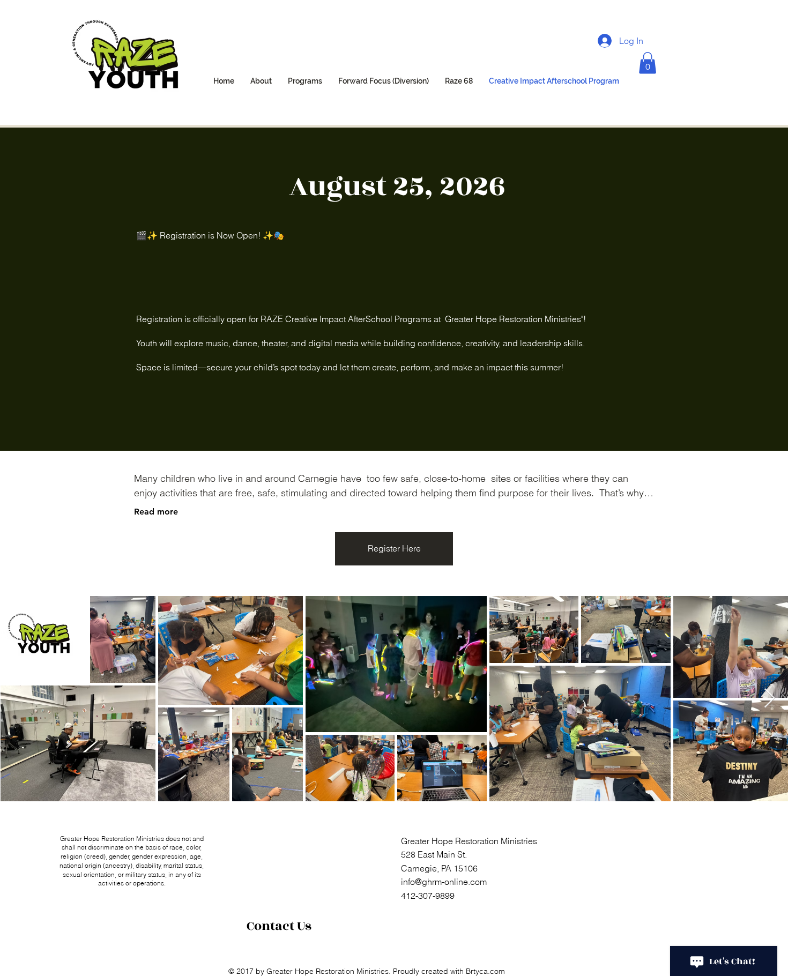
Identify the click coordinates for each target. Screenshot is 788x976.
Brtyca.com (485, 971)
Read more (156, 511)
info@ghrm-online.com (444, 881)
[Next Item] (769, 698)
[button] (647, 63)
